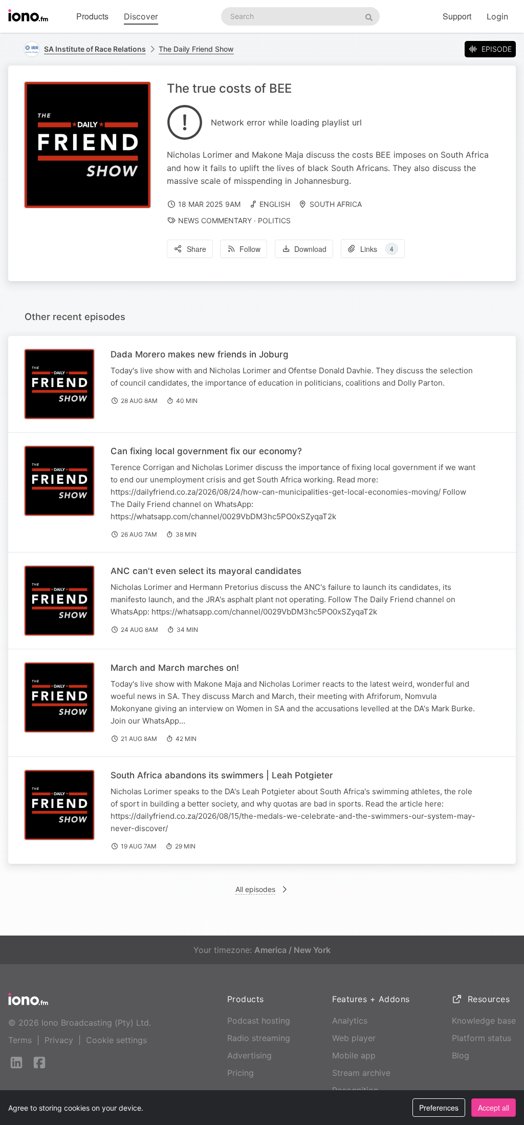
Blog (460, 1055)
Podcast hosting (258, 1020)
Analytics (349, 1020)
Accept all (493, 1107)
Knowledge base (484, 1020)
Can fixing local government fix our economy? (206, 451)
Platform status (481, 1038)
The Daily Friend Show (196, 49)
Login (497, 16)
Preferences (438, 1107)
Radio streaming (258, 1038)
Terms (20, 1040)
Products (92, 16)
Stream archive (361, 1073)
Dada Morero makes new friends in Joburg (200, 354)
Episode (497, 49)
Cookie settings (116, 1040)
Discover (141, 16)
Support (457, 16)
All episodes (255, 889)
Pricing (240, 1073)
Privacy (59, 1040)
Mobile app (354, 1055)
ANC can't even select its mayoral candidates (206, 571)
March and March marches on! (175, 668)
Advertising (249, 1055)
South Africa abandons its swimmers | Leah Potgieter (222, 775)
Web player (354, 1038)
